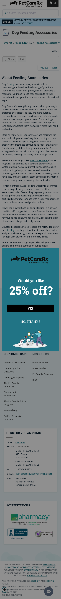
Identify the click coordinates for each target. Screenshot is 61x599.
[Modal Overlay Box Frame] (30, 299)
